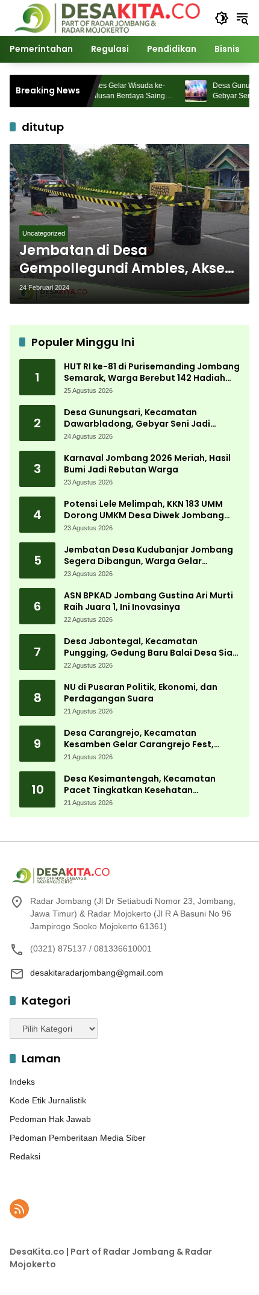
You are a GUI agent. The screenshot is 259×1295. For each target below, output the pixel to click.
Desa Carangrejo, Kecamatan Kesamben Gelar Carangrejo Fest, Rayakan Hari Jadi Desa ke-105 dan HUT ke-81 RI (151, 739)
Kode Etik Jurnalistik (48, 1100)
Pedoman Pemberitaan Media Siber (78, 1138)
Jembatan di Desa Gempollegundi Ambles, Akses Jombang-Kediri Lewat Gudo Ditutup (125, 260)
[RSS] (19, 1208)
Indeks (22, 1081)
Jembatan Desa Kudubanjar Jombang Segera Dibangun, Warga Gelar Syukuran (148, 556)
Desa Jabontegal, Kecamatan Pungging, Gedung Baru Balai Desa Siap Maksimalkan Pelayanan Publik (151, 647)
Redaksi (25, 1156)
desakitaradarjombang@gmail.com (96, 972)
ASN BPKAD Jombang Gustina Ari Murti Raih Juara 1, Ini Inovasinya (148, 601)
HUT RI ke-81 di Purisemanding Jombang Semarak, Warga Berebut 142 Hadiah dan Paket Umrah (152, 372)
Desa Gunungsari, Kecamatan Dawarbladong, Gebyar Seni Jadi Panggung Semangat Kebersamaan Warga (143, 418)
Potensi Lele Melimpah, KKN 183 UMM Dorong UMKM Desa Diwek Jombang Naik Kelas (144, 510)
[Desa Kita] (106, 17)
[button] (221, 18)
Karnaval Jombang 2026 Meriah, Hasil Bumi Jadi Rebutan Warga (147, 464)
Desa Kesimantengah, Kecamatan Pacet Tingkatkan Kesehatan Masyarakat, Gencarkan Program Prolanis (140, 785)
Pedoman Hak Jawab (50, 1119)
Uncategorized (43, 233)
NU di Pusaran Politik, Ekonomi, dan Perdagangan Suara (140, 693)
